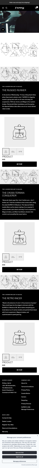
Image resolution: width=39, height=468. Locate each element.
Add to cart (19, 164)
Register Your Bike (8, 425)
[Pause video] (3, 29)
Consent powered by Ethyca (28, 464)
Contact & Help (7, 418)
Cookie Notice (25, 393)
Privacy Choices (26, 404)
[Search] (6, 8)
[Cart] (36, 8)
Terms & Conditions (27, 387)
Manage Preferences (27, 409)
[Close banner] (38, 435)
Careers (23, 397)
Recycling (24, 400)
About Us (24, 383)
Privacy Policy (25, 390)
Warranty (5, 432)
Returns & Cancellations (9, 428)
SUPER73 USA (25, 407)
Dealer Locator (6, 421)
